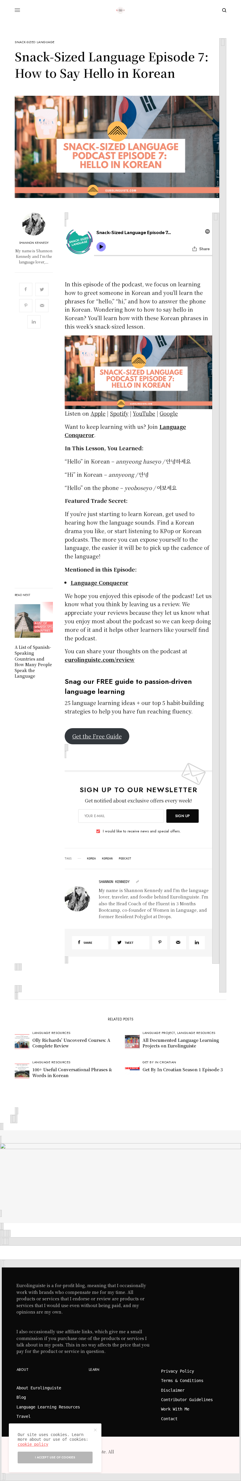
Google (169, 413)
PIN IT (142, 372)
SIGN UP (182, 816)
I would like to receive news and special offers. (142, 831)
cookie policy (33, 1444)
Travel (23, 1416)
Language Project (159, 1032)
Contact (169, 1418)
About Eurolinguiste (38, 1388)
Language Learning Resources (48, 1407)
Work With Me (175, 1409)
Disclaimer (173, 1390)
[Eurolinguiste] (120, 10)
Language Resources (51, 1032)
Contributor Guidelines (187, 1399)
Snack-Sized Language (35, 42)
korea (91, 858)
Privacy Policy (177, 1371)
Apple (98, 413)
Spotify (119, 413)
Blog (21, 1397)
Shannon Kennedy (33, 242)
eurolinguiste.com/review (100, 659)
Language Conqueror (99, 582)
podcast (125, 858)
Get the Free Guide (97, 736)
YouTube (144, 413)
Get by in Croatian (159, 1062)
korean (107, 858)
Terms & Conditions (182, 1380)
